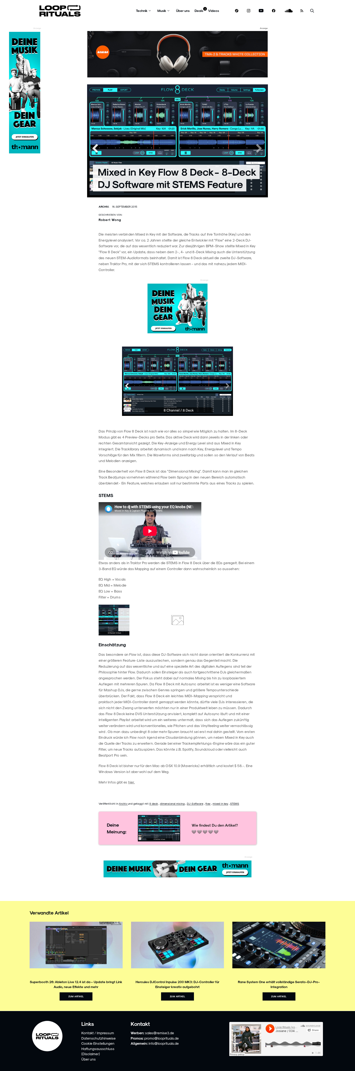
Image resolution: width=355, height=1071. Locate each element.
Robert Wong (110, 220)
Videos (213, 11)
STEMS (234, 803)
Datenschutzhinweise (98, 1038)
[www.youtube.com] (261, 11)
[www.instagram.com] (248, 11)
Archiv (123, 803)
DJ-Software (195, 803)
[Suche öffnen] (312, 11)
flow (208, 803)
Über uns (183, 11)
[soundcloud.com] (289, 11)
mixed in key (220, 803)
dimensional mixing (172, 803)
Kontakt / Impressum (97, 1033)
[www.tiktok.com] (237, 11)
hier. (131, 782)
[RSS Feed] (302, 11)
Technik (142, 11)
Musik (161, 11)
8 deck (153, 803)
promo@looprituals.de (161, 1038)
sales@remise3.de (159, 1033)
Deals (199, 11)
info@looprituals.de (164, 1043)
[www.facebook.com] (273, 11)
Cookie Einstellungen (97, 1043)
